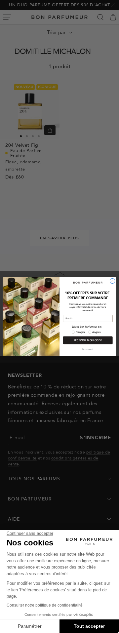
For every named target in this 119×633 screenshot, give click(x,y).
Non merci (87, 349)
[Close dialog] (112, 280)
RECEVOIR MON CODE (88, 340)
